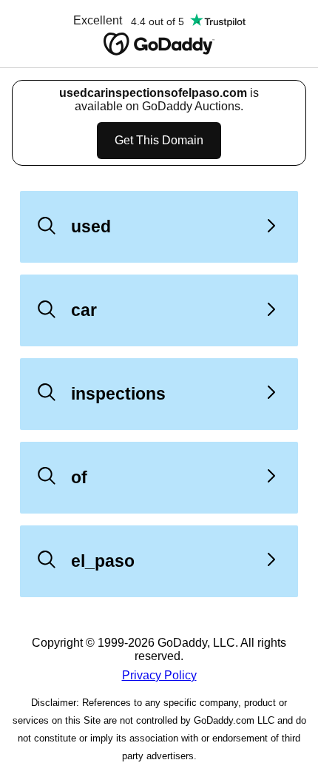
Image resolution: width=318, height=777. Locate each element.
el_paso (103, 561)
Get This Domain (159, 140)
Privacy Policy (159, 675)
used (91, 226)
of (79, 477)
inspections (118, 393)
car (84, 310)
